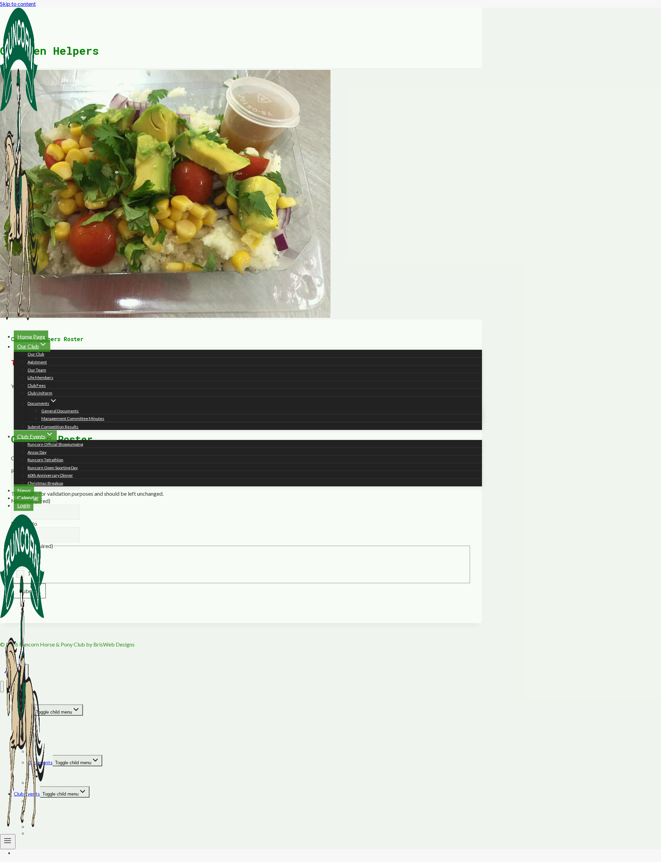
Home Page (31, 336)
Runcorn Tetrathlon (45, 459)
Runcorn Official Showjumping (55, 444)
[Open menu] (7, 841)
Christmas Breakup (45, 483)
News (24, 490)
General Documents (60, 410)
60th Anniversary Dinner (50, 475)
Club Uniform (40, 393)
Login (23, 505)
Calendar (28, 497)
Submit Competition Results (53, 426)
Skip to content (18, 3)
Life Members (40, 377)
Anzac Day (37, 452)
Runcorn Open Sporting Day (53, 467)
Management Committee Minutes (72, 418)
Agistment (37, 362)
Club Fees (37, 385)
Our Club (36, 354)
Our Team (37, 369)
